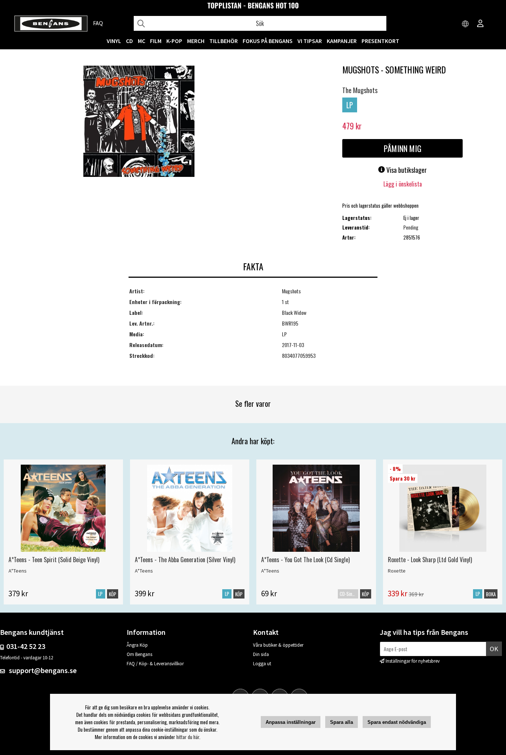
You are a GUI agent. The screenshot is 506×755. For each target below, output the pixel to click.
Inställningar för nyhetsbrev (413, 661)
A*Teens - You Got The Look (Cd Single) (305, 559)
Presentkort (380, 40)
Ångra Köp (137, 645)
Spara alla (341, 722)
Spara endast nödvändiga (396, 722)
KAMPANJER (342, 40)
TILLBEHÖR (223, 40)
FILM (156, 40)
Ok (494, 648)
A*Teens (18, 570)
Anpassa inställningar (291, 722)
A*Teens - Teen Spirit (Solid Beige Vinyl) (54, 559)
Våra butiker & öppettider (278, 645)
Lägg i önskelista (402, 183)
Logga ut (262, 663)
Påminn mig (403, 148)
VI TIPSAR (309, 40)
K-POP (174, 40)
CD (129, 40)
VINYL (114, 40)
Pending (410, 227)
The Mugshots (359, 90)
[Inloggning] (480, 24)
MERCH (195, 40)
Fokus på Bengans (268, 40)
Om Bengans (139, 654)
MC (141, 40)
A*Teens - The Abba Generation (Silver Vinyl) (185, 559)
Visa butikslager (406, 170)
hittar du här (187, 737)
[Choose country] (465, 24)
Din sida (261, 654)
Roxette (397, 570)
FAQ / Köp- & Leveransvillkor (155, 663)
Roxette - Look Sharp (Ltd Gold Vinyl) (430, 559)
